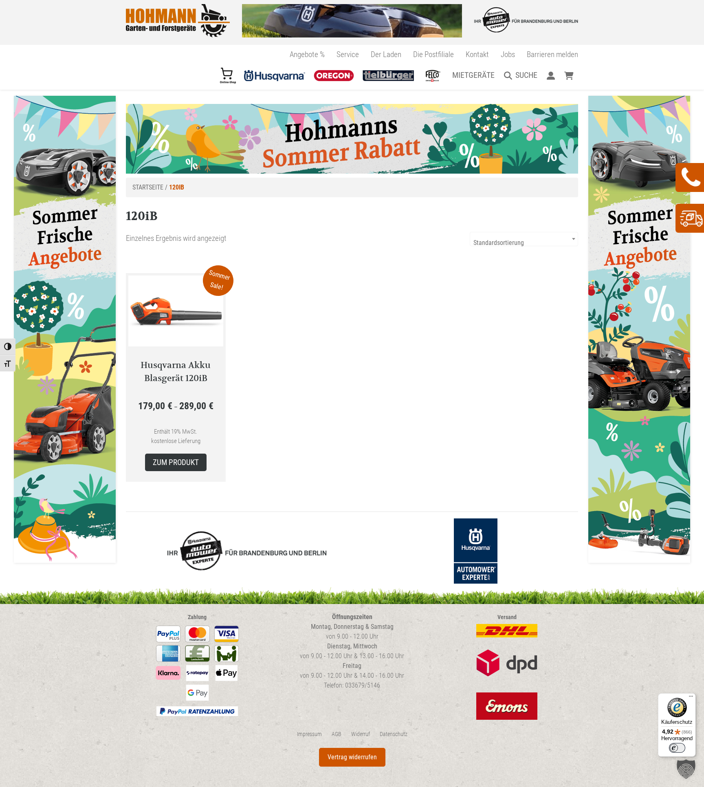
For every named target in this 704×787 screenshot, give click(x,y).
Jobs (508, 54)
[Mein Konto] (550, 75)
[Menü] (691, 698)
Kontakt (477, 54)
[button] (686, 769)
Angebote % (307, 54)
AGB (336, 734)
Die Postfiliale (433, 54)
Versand (507, 617)
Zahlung (197, 617)
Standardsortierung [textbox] (498, 243)
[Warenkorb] (569, 75)
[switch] (677, 748)
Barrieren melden (552, 54)
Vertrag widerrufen (352, 757)
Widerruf (360, 734)
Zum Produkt (176, 462)
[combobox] (524, 239)
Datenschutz (393, 734)
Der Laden (386, 54)
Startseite (147, 187)
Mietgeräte (473, 75)
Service (348, 54)
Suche (526, 75)
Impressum (309, 734)
